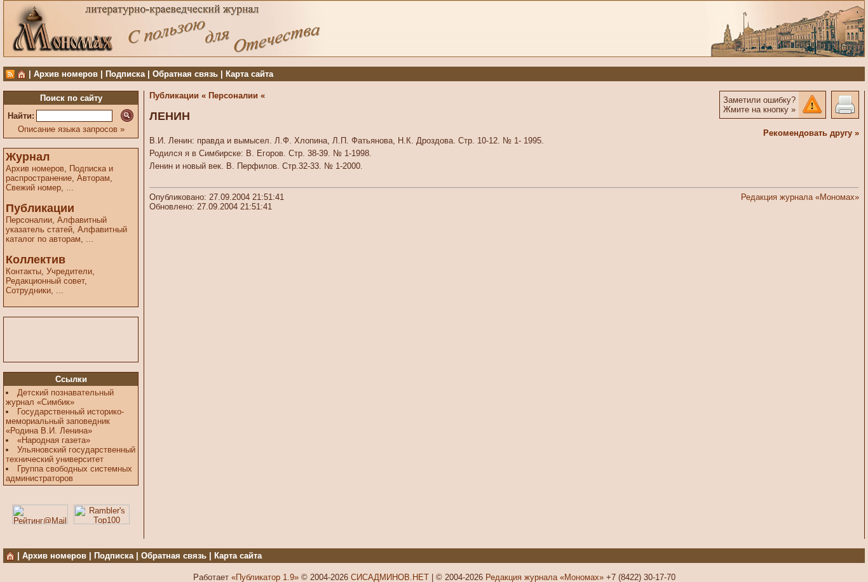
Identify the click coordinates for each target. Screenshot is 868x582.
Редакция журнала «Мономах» (800, 197)
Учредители (69, 271)
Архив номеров (66, 74)
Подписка (125, 74)
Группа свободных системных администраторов (69, 473)
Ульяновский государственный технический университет (70, 454)
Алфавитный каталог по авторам (66, 234)
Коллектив (35, 259)
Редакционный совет (45, 281)
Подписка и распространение (59, 173)
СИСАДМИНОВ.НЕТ (390, 577)
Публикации (40, 208)
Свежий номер (33, 187)
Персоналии (29, 220)
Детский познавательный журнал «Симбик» (60, 397)
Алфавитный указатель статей (56, 224)
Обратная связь (185, 74)
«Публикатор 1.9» (265, 577)
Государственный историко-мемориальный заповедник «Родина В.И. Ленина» (65, 421)
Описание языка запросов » (71, 129)
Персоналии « (236, 95)
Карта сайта (249, 74)
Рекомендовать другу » (811, 133)
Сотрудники (28, 290)
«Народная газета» (53, 440)
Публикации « (177, 95)
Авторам (93, 178)
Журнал (28, 156)
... (70, 187)
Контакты (23, 271)
